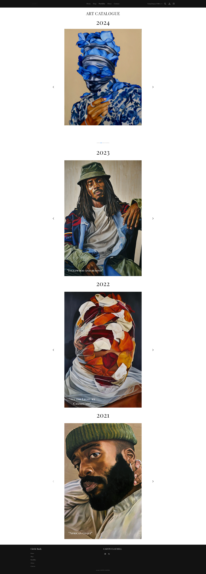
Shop (32, 556)
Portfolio (33, 560)
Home (32, 553)
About (32, 563)
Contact (33, 566)
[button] (165, 4)
